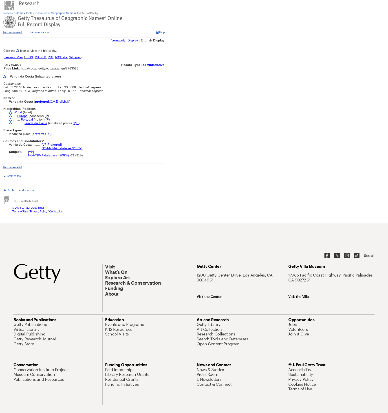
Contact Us (56, 211)
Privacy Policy (38, 211)
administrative (153, 65)
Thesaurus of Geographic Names (54, 13)
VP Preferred (51, 144)
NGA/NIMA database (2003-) (62, 148)
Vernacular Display (124, 40)
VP (31, 152)
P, (75, 123)
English (61, 101)
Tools (29, 13)
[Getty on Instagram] (347, 255)
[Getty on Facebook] (327, 255)
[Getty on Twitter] (337, 255)
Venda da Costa (35, 123)
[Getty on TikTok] (356, 255)
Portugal (27, 119)
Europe (22, 116)
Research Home (13, 13)
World (18, 112)
